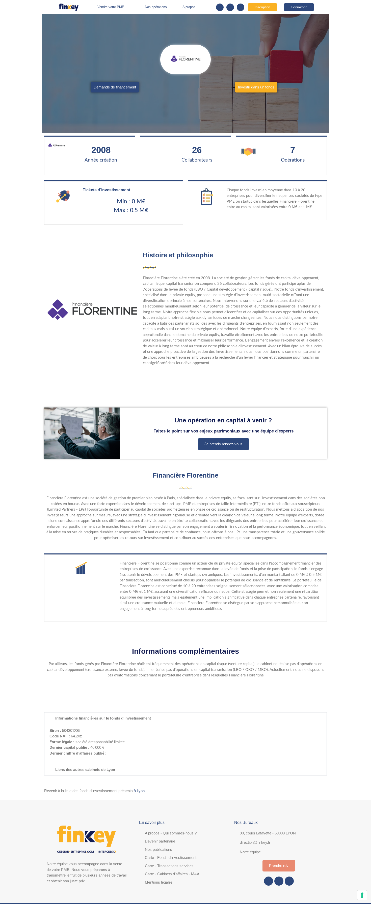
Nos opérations (156, 7)
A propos (188, 7)
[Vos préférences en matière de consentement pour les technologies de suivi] (362, 895)
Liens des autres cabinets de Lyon (85, 769)
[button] (185, 718)
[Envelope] (230, 7)
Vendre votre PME (110, 7)
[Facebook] (220, 7)
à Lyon (139, 791)
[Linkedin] (240, 7)
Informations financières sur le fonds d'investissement (103, 718)
